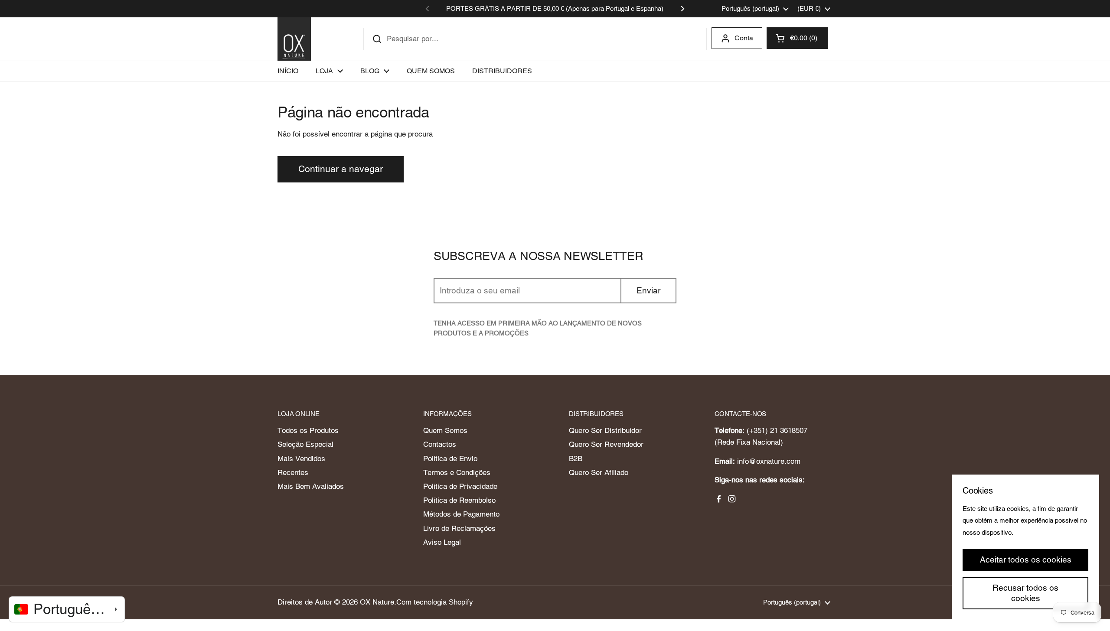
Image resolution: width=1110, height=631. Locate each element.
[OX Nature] (294, 39)
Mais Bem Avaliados (311, 486)
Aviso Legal (442, 542)
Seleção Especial (305, 444)
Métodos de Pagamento (461, 514)
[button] (797, 38)
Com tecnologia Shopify (434, 602)
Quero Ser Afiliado (598, 472)
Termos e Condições (456, 472)
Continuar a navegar (340, 168)
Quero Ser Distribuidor (605, 430)
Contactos (439, 444)
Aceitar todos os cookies (1025, 559)
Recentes (293, 472)
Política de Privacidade (460, 486)
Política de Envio (450, 458)
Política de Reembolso (459, 500)
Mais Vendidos (301, 458)
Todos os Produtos (308, 430)
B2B (575, 458)
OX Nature (377, 602)
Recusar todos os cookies (1025, 593)
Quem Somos (445, 430)
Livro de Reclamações (459, 528)
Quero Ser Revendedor (606, 444)
